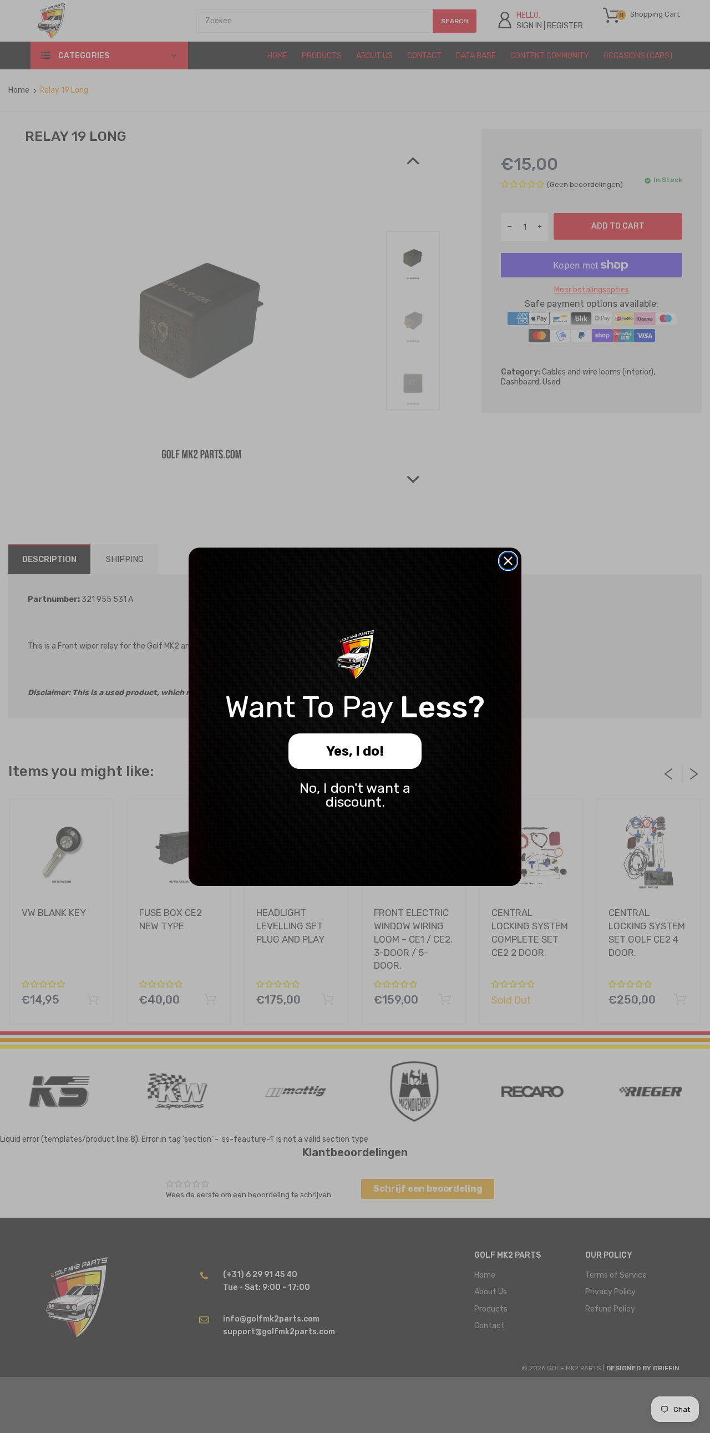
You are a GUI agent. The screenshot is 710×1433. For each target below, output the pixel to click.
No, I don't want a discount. (355, 795)
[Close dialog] (508, 561)
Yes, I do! (355, 751)
